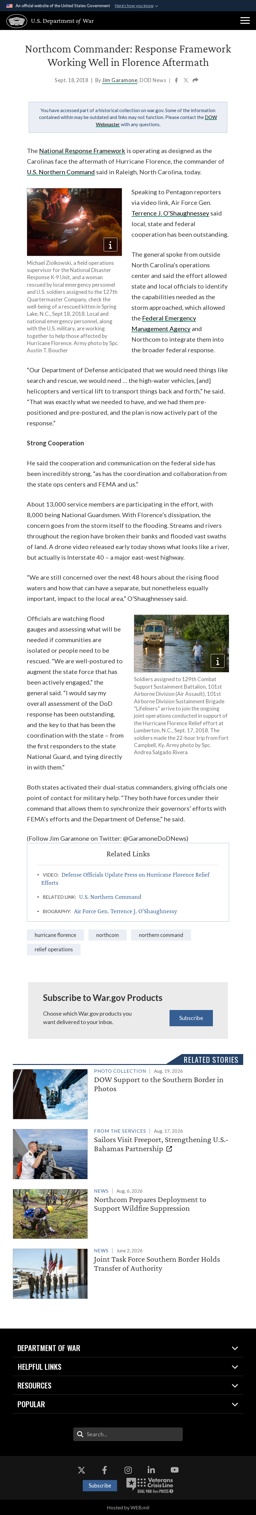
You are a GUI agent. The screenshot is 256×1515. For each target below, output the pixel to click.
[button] (245, 20)
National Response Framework (82, 150)
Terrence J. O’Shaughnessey (170, 213)
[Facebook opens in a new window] (104, 1470)
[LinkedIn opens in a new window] (151, 1470)
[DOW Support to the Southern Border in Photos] (125, 1093)
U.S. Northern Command (61, 172)
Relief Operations (54, 949)
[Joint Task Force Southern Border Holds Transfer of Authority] (125, 1272)
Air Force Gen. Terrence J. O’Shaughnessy (125, 911)
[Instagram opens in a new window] (128, 1470)
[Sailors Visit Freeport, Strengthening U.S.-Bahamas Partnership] (125, 1152)
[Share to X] (186, 80)
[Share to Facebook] (177, 80)
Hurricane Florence (55, 935)
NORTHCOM (107, 935)
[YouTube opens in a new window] (174, 1470)
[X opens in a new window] (81, 1470)
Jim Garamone (119, 80)
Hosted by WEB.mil (128, 1507)
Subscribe (191, 1017)
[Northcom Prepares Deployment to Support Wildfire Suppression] (125, 1212)
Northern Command (161, 935)
